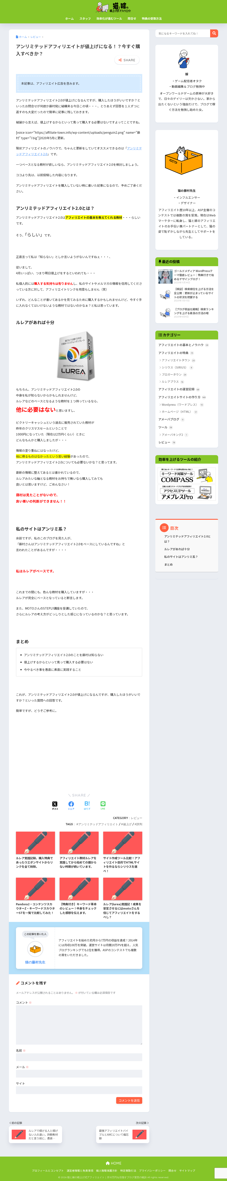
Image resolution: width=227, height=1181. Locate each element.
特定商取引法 (128, 1170)
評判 (139, 824)
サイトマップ (187, 1170)
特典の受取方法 (152, 18)
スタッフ (85, 18)
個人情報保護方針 (106, 1170)
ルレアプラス (172, 381)
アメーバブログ (170, 419)
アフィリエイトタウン (178, 360)
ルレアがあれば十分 (177, 549)
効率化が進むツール (109, 18)
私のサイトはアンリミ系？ (181, 557)
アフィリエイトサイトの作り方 (182, 397)
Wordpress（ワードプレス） (182, 404)
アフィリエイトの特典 (175, 353)
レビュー (136, 818)
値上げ (127, 824)
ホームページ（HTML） (179, 411)
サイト (20, 1083)
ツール (165, 427)
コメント (24, 1002)
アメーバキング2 (174, 434)
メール (22, 1067)
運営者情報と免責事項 (80, 1170)
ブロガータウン (174, 374)
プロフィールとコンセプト (48, 1170)
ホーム (69, 18)
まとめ (168, 564)
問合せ (132, 18)
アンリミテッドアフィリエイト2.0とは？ (187, 538)
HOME (115, 1163)
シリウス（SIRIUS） (177, 367)
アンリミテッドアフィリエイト (98, 824)
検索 (214, 33)
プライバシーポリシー (152, 1170)
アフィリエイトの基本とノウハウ (183, 345)
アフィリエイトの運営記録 (178, 389)
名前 (21, 1050)
